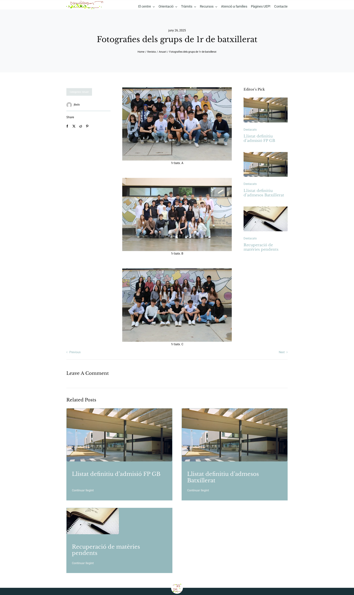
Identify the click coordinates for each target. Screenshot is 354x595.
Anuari (85, 92)
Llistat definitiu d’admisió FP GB (259, 138)
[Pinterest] (87, 126)
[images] (266, 208)
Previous (75, 352)
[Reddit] (80, 126)
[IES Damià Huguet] (85, 2)
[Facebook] (67, 126)
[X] (74, 126)
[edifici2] (266, 99)
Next (282, 352)
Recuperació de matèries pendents (261, 247)
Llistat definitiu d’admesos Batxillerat (264, 192)
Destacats (250, 129)
